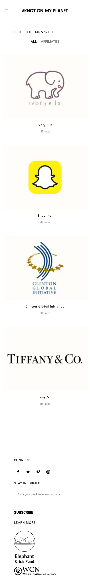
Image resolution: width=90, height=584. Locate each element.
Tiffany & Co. (45, 397)
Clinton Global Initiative (45, 306)
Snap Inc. (45, 216)
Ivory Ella (45, 125)
